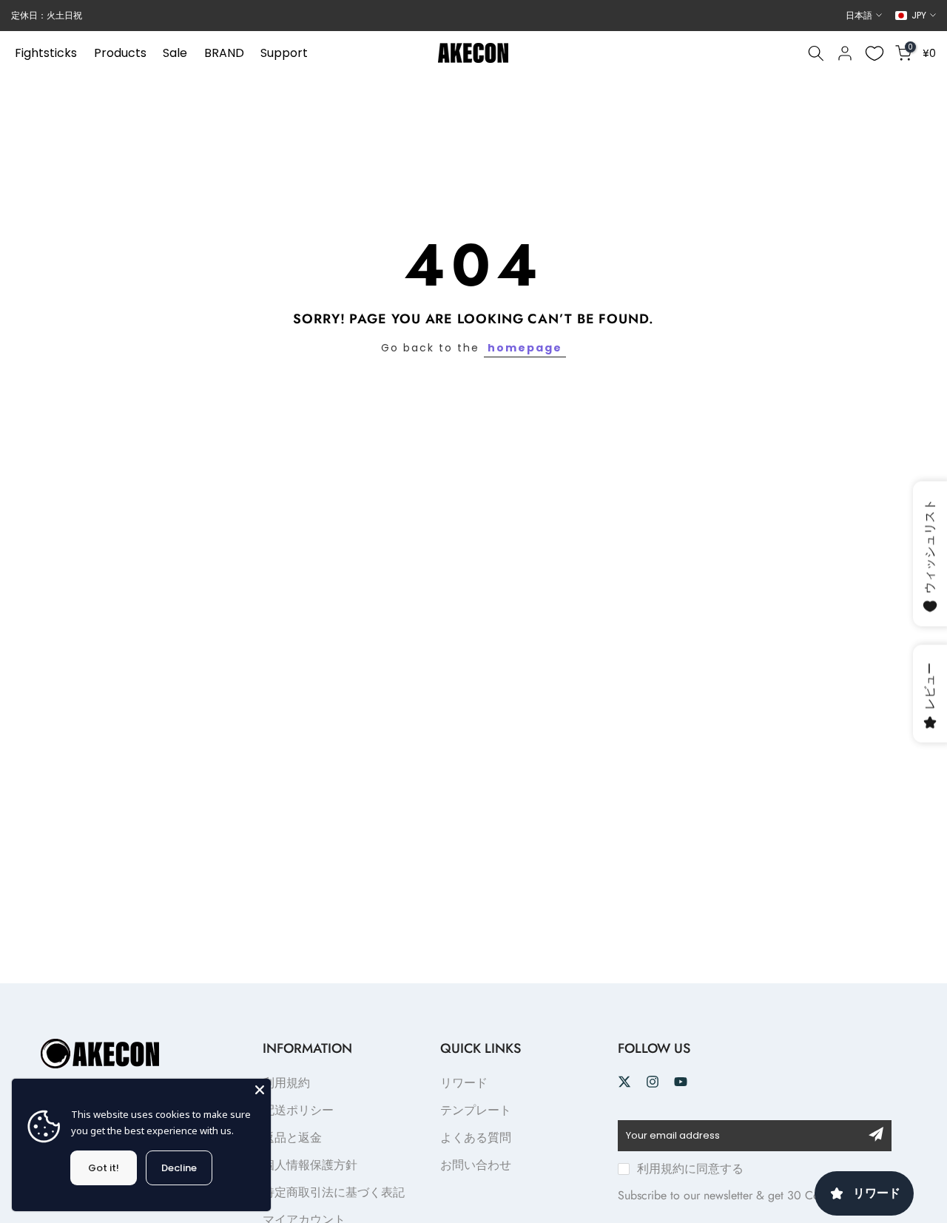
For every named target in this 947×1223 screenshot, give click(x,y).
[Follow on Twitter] (624, 1082)
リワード (464, 1082)
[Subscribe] (876, 1134)
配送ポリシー (298, 1110)
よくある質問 (475, 1137)
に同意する (690, 1168)
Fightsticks (46, 52)
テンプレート (475, 1110)
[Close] (259, 1089)
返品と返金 (292, 1137)
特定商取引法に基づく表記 (334, 1192)
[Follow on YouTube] (680, 1082)
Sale (175, 52)
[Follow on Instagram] (652, 1082)
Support (284, 52)
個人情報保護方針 (310, 1164)
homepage (525, 347)
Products (120, 52)
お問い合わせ (475, 1164)
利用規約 (286, 1082)
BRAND (224, 52)
